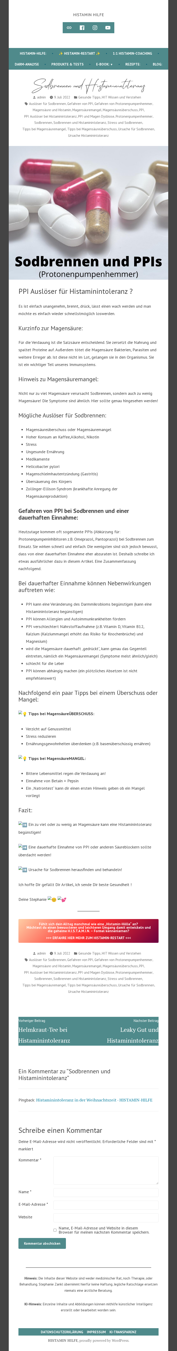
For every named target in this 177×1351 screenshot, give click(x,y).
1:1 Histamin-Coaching (132, 53)
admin (41, 97)
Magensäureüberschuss (120, 110)
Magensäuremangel (86, 110)
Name (24, 1191)
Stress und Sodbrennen (125, 122)
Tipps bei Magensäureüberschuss (92, 129)
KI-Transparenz (122, 1332)
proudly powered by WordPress (104, 1340)
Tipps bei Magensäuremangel (44, 129)
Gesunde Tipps (89, 97)
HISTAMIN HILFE (88, 14)
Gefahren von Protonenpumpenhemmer (123, 103)
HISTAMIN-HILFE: (33, 53)
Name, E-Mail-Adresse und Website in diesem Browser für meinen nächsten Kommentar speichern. (104, 1230)
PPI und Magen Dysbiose (96, 116)
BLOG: (157, 64)
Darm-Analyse (27, 64)
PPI (141, 110)
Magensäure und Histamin (52, 110)
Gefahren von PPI (80, 103)
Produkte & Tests (67, 64)
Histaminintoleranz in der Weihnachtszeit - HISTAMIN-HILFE (94, 1100)
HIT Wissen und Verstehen (121, 97)
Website (25, 1217)
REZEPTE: (132, 64)
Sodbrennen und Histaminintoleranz (79, 122)
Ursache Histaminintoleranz (88, 135)
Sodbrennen (43, 122)
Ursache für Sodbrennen (136, 129)
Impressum (96, 1332)
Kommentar (29, 1160)
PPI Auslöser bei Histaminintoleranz (50, 116)
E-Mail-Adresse (33, 1204)
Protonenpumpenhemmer (134, 116)
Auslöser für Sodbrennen (47, 103)
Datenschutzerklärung (62, 1332)
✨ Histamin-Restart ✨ (79, 53)
